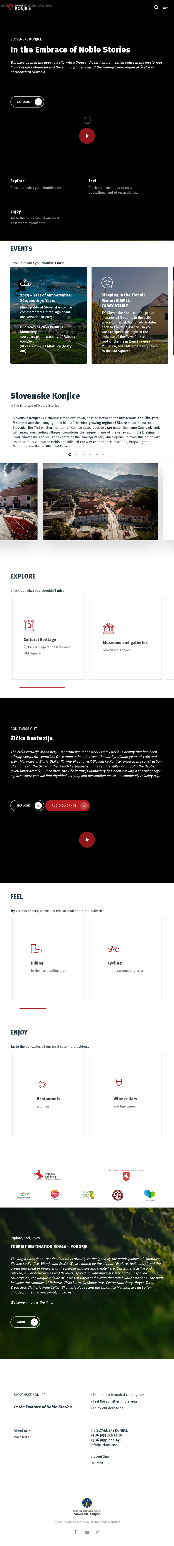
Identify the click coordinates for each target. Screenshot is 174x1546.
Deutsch (97, 1463)
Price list (22, 1437)
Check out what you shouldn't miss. (37, 188)
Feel (92, 181)
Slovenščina (100, 1456)
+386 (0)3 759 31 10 (106, 1435)
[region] (87, 320)
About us (22, 1431)
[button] (165, 7)
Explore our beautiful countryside (117, 1395)
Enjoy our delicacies (107, 1408)
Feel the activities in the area (114, 1401)
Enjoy (15, 212)
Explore (17, 181)
